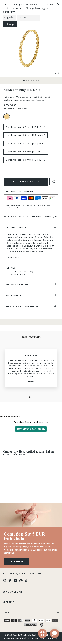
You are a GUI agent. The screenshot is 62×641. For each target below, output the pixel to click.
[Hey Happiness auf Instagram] (4, 580)
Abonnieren (16, 561)
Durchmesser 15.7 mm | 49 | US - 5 (25, 127)
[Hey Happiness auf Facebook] (9, 580)
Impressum (53, 638)
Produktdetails (15, 227)
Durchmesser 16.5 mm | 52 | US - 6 (25, 135)
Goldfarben (7, 117)
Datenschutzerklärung (14, 638)
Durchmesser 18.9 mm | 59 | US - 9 (25, 159)
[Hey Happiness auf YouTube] (15, 580)
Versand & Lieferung (18, 284)
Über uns (8, 602)
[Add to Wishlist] (53, 181)
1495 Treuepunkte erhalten (19, 191)
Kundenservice (12, 591)
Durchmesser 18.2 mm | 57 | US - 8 (25, 151)
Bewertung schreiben (31, 429)
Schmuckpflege (15, 295)
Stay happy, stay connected (22, 573)
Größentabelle (14, 258)
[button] (31, 515)
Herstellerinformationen (21, 306)
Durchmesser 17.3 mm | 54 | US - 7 (25, 143)
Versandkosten (23, 109)
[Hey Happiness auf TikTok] (26, 580)
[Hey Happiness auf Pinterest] (21, 580)
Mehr (6, 612)
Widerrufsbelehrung (36, 638)
